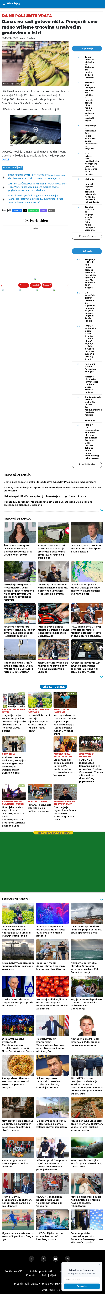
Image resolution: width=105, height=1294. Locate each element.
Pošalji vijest (49, 1275)
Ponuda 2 (35, 285)
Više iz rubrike (53, 686)
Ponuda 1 (24, 285)
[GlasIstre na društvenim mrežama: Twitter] (46, 1259)
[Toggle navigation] (3, 4)
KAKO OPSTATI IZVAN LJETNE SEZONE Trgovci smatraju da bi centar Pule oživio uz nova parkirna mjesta (36, 177)
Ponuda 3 (47, 285)
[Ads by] (17, 146)
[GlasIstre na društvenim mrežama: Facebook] (34, 1259)
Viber (43, 211)
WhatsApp (33, 211)
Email (51, 211)
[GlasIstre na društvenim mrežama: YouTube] (58, 1259)
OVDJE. (6, 159)
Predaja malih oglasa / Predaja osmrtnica (38, 1283)
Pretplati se (82, 1286)
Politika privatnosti (41, 1271)
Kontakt (31, 1275)
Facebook (17, 211)
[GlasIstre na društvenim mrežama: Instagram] (71, 1259)
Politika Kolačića (14, 1271)
